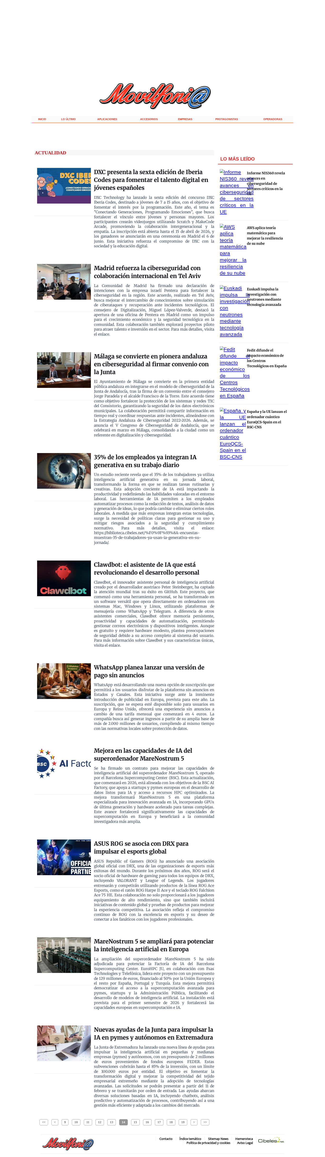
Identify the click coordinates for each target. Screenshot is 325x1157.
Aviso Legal (245, 1143)
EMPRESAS (185, 119)
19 (183, 1122)
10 (76, 1122)
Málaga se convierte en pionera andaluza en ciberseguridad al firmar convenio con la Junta (151, 364)
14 (123, 1122)
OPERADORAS (272, 119)
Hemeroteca (244, 1139)
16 (147, 1122)
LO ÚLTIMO (68, 119)
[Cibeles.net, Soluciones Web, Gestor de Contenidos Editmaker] (271, 1140)
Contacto (165, 1139)
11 (87, 1122)
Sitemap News (218, 1139)
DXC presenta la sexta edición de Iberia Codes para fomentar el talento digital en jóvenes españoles (151, 179)
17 (159, 1122)
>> (205, 1122)
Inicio (42, 119)
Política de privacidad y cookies (208, 1143)
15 (135, 1122)
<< (43, 1122)
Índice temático (190, 1139)
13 (111, 1122)
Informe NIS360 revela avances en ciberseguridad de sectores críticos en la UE (266, 183)
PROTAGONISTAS (226, 119)
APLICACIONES (107, 119)
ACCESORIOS (149, 119)
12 (99, 1122)
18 (171, 1122)
